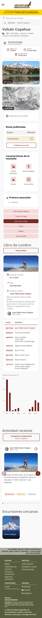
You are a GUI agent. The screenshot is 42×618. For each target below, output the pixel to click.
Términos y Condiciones (9, 573)
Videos (21, 231)
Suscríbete (8, 602)
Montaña (11, 23)
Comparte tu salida (29, 567)
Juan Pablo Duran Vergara (20, 294)
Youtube (27, 590)
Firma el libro (21, 250)
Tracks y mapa (21, 216)
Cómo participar (28, 569)
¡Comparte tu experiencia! (21, 437)
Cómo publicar (27, 564)
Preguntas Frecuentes (9, 578)
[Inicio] (5, 23)
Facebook (26, 586)
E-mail (7, 586)
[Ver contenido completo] (36, 449)
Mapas (7, 564)
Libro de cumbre (21, 221)
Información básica (21, 211)
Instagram (28, 593)
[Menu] (5, 5)
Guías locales (21, 236)
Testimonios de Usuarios (11, 568)
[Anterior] (4, 473)
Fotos (21, 226)
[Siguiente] (38, 473)
